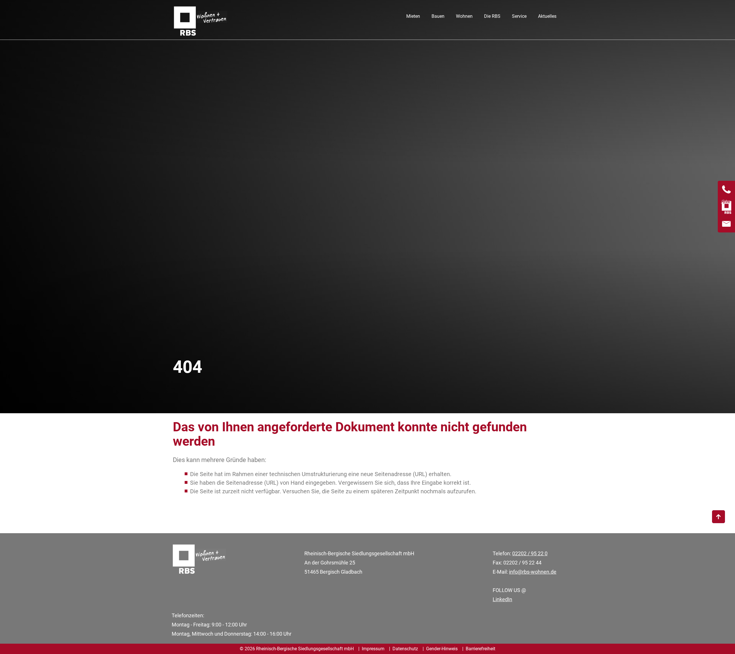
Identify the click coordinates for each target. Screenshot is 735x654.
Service (519, 16)
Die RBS (492, 16)
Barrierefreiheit (480, 648)
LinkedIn (502, 599)
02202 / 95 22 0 (530, 553)
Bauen (438, 16)
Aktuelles (547, 16)
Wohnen (464, 16)
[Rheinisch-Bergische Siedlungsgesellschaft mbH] (200, 22)
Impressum (373, 648)
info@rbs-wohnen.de (532, 572)
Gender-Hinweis (442, 648)
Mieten (413, 16)
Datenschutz (405, 648)
